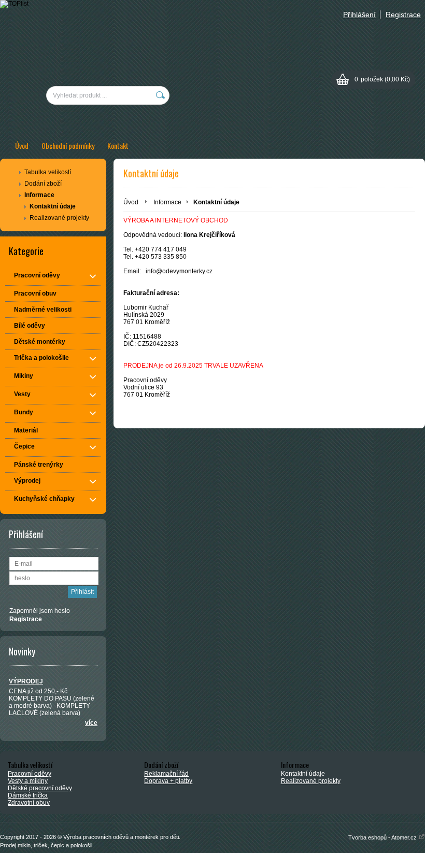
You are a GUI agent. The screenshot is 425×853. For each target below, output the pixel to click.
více (91, 722)
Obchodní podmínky (67, 145)
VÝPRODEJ (26, 681)
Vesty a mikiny (28, 781)
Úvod (22, 145)
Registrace (403, 14)
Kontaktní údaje (53, 206)
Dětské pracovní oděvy (40, 788)
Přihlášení (359, 14)
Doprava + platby (168, 781)
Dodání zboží (43, 183)
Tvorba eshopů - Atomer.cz (383, 837)
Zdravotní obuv (29, 802)
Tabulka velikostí (47, 172)
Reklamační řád (166, 773)
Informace (39, 195)
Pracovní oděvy (29, 773)
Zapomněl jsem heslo (39, 610)
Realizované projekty (59, 217)
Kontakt (118, 145)
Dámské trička (28, 795)
